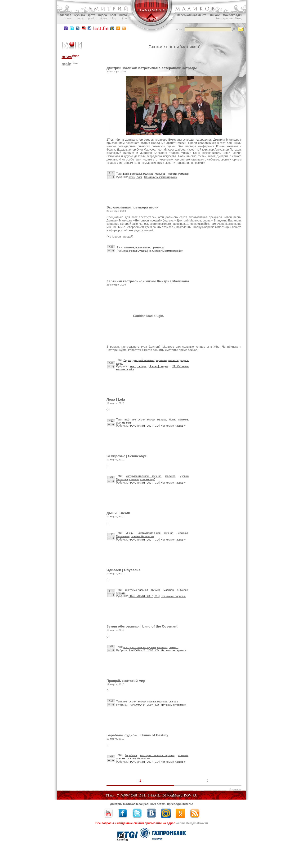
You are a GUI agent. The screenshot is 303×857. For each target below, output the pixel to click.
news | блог (135, 177)
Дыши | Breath (118, 513)
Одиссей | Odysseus (123, 570)
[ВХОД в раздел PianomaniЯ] (151, 25)
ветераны (136, 173)
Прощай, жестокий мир (126, 681)
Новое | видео (158, 366)
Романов (183, 173)
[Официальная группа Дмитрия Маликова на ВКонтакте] (78, 29)
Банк (126, 173)
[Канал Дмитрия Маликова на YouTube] (83, 29)
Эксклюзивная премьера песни (133, 207)
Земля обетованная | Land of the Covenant (142, 626)
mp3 (127, 419)
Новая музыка (138, 250)
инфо (123, 15)
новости (172, 173)
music (81, 18)
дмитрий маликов (143, 360)
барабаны (131, 755)
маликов (148, 173)
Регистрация (224, 18)
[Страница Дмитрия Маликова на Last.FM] (101, 29)
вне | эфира (138, 366)
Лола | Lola (116, 399)
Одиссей (182, 590)
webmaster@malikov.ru (192, 823)
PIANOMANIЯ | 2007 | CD (144, 425)
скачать (134, 479)
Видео (127, 360)
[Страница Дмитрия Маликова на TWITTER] (72, 29)
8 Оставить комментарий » (160, 177)
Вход (238, 18)
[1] (113, 177)
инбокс (215, 15)
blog (113, 18)
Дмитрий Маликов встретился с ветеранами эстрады (152, 68)
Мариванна (122, 536)
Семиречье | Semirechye (127, 456)
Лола (172, 419)
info (124, 18)
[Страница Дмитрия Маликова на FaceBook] (89, 29)
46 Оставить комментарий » (166, 250)
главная (65, 15)
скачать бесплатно (142, 536)
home (67, 18)
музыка (79, 15)
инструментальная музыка (149, 419)
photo (91, 18)
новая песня (142, 247)
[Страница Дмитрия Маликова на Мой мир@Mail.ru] (112, 29)
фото (91, 15)
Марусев (160, 173)
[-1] (109, 177)
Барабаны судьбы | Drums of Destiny (137, 735)
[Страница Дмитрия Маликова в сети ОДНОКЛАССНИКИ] (118, 29)
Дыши (129, 533)
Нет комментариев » (173, 425)
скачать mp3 (123, 422)
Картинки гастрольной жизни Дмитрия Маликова (148, 281)
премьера (158, 247)
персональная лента (191, 15)
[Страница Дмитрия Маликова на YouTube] (108, 817)
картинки (161, 360)
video (103, 18)
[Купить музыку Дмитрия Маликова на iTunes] (66, 29)
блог (113, 15)
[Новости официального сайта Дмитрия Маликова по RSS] (124, 29)
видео (102, 15)
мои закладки (232, 15)
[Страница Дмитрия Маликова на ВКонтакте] (151, 817)
